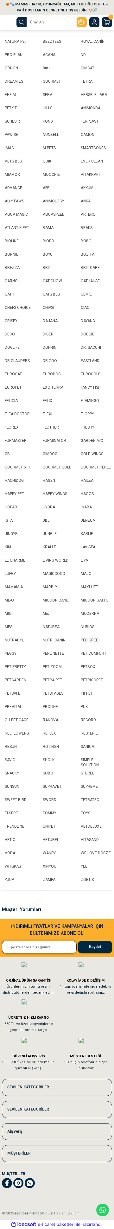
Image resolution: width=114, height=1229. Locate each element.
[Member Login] (94, 22)
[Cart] (107, 22)
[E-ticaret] (56, 1224)
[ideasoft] (23, 1224)
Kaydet (95, 947)
